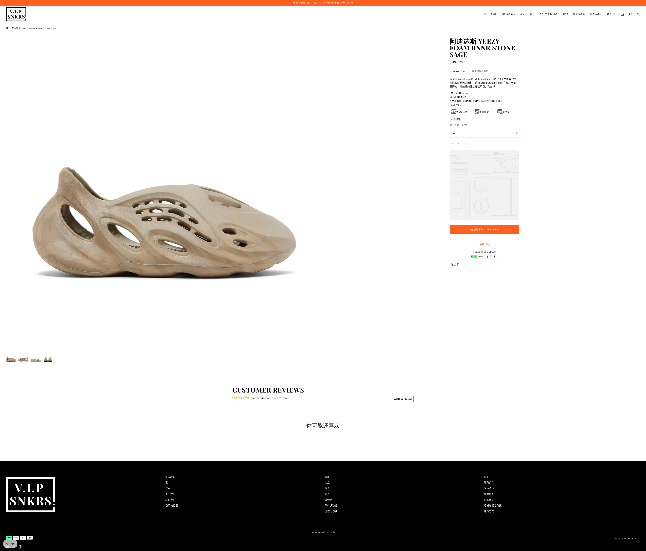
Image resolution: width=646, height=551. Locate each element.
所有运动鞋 (331, 505)
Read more (455, 104)
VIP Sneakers (626, 538)
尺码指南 (455, 119)
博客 (167, 488)
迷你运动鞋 (331, 511)
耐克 (327, 488)
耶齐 (327, 494)
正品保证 (489, 500)
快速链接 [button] (170, 477)
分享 (456, 264)
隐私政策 (489, 488)
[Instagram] (20, 546)
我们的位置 (171, 505)
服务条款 (489, 482)
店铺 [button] (327, 477)
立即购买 (484, 243)
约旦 (327, 482)
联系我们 (170, 500)
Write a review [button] (403, 398)
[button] (508, 14)
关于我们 (170, 494)
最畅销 (328, 500)
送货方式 (489, 511)
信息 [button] (486, 477)
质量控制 (489, 494)
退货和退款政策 (480, 71)
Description (457, 71)
